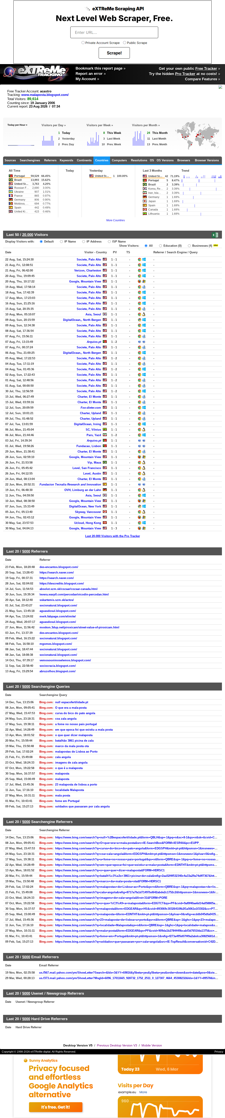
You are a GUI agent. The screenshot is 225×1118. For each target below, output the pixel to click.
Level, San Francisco (87, 468)
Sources (10, 160)
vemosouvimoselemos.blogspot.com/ (65, 660)
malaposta (62, 773)
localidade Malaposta (69, 790)
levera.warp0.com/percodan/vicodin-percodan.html (74, 594)
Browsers (183, 160)
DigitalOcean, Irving (87, 424)
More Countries (115, 220)
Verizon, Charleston (87, 270)
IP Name (70, 241)
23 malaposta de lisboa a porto (76, 784)
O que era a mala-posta (71, 707)
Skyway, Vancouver (88, 512)
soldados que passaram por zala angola (82, 806)
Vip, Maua (94, 462)
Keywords (66, 160)
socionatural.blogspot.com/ (58, 605)
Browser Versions (207, 160)
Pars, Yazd (94, 435)
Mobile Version (152, 1045)
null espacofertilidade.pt (71, 702)
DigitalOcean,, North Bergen (82, 320)
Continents (84, 160)
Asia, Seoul (93, 314)
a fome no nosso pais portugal (76, 724)
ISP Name (118, 241)
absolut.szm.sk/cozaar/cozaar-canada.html (69, 589)
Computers (119, 160)
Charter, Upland (90, 413)
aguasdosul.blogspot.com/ (58, 611)
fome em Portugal (67, 801)
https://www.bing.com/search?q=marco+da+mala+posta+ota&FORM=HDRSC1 (108, 881)
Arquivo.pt (94, 341)
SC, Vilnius (93, 429)
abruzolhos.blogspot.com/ (58, 671)
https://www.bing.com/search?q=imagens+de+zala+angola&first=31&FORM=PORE (111, 897)
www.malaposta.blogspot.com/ (45, 95)
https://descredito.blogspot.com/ (62, 583)
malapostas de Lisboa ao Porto (76, 751)
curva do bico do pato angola (75, 713)
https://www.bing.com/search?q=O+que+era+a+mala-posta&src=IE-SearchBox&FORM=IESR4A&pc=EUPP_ (127, 843)
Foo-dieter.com (91, 407)
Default (48, 241)
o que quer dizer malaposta (74, 735)
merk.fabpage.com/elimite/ (58, 616)
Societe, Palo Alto (89, 259)
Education (172, 245)
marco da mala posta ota (72, 746)
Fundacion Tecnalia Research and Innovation (70, 484)
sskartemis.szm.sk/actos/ (57, 600)
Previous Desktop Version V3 (117, 1045)
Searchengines (30, 160)
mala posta (62, 795)
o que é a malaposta (69, 768)
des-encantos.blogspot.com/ (59, 567)
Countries (101, 160)
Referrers (50, 160)
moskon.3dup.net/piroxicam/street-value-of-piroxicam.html (79, 627)
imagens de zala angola (71, 762)
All (150, 245)
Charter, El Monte (89, 396)
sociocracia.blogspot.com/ (58, 665)
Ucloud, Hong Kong (87, 523)
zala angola (63, 757)
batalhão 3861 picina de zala (74, 740)
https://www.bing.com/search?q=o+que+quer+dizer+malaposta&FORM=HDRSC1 (110, 870)
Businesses (201, 245)
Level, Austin (92, 473)
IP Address (94, 241)
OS (152, 160)
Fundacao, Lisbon (88, 446)
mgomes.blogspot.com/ (56, 643)
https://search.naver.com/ (57, 572)
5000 (26, 551)
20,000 (27, 234)
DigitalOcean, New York (85, 506)
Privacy (218, 1051)
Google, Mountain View (85, 281)
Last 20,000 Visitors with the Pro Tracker (112, 536)
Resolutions (139, 160)
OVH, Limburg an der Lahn (82, 490)
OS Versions (165, 160)
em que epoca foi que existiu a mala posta (84, 729)
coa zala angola (65, 718)
